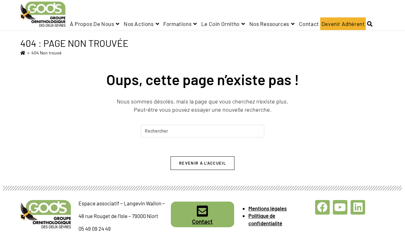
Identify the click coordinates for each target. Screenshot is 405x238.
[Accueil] (22, 52)
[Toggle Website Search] (370, 23)
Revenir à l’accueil (202, 163)
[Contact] (202, 211)
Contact (202, 221)
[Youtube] (340, 207)
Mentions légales (267, 208)
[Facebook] (322, 207)
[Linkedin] (358, 207)
